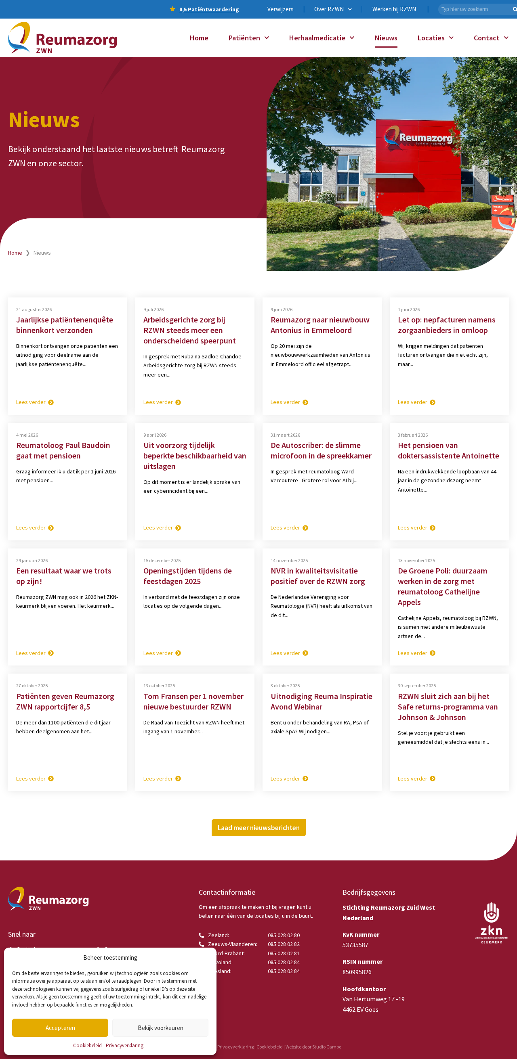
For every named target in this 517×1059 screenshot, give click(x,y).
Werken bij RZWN (394, 9)
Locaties (431, 37)
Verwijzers (280, 9)
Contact (487, 37)
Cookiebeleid (87, 1045)
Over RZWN (329, 9)
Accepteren (60, 1028)
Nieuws (386, 37)
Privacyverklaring (124, 1045)
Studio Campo (326, 1047)
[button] (259, 827)
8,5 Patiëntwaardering (209, 9)
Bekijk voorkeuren (160, 1028)
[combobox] (474, 9)
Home (199, 37)
